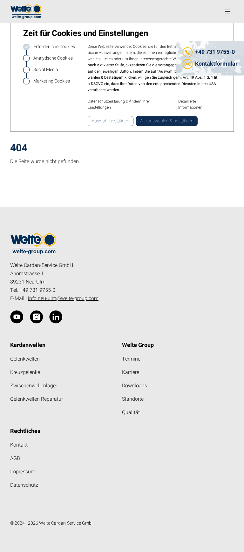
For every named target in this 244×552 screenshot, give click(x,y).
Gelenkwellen (25, 359)
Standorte (133, 399)
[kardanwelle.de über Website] (17, 317)
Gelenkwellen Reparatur (36, 399)
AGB (15, 458)
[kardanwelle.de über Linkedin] (56, 317)
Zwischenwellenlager (33, 386)
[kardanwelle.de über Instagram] (36, 317)
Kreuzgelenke (25, 372)
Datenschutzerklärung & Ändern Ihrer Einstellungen (119, 104)
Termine (131, 359)
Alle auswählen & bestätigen (166, 121)
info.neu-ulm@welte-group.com (63, 298)
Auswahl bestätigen (110, 121)
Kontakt (19, 445)
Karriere (130, 372)
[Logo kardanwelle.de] (25, 11)
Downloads (134, 386)
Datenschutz (24, 485)
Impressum (22, 472)
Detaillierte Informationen (190, 104)
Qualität (131, 412)
